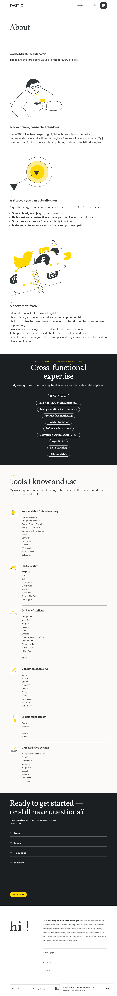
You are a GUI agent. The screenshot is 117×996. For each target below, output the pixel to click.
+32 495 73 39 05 (51, 962)
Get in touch (82, 5)
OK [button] (108, 989)
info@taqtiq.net (49, 952)
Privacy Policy (39, 988)
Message (19, 862)
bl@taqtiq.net (28, 820)
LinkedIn (47, 970)
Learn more (80, 990)
